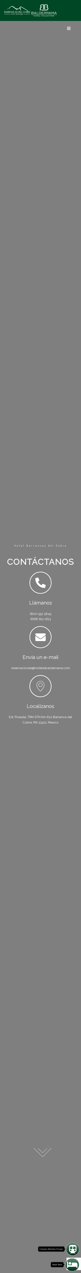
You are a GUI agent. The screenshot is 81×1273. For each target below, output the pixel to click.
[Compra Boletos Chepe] (72, 1249)
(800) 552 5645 (40, 614)
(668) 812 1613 (40, 619)
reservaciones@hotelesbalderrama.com (40, 668)
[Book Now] (72, 1264)
